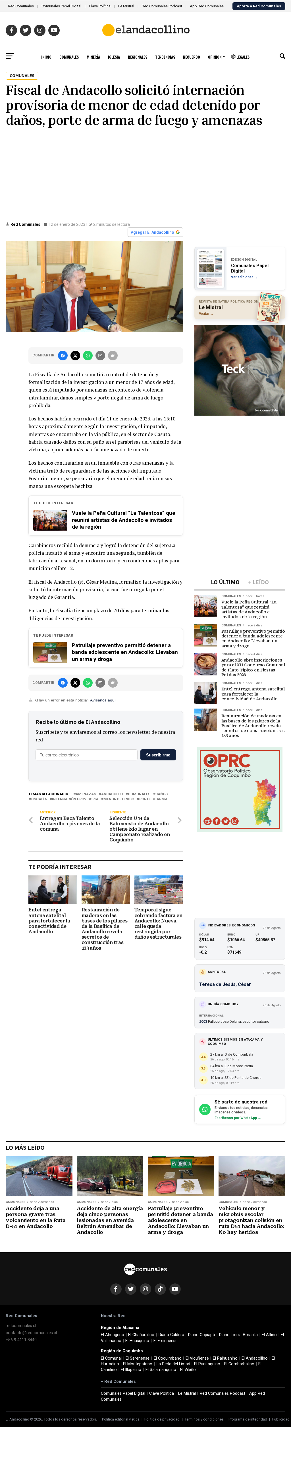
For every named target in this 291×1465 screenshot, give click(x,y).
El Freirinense (165, 1340)
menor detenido (118, 799)
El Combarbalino (239, 1364)
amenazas (86, 794)
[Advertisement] (145, 174)
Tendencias (165, 57)
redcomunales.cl (21, 1325)
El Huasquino (137, 1340)
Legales (243, 57)
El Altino (269, 1334)
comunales (139, 794)
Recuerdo (191, 57)
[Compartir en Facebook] (63, 355)
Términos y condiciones (204, 1419)
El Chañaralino (141, 1334)
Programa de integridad (247, 1419)
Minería (93, 57)
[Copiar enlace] (113, 355)
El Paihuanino (225, 1358)
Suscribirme (158, 754)
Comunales (69, 57)
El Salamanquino (161, 1369)
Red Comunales (21, 6)
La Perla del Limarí (173, 1364)
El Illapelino (131, 1369)
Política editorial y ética (121, 1419)
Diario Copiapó (201, 1334)
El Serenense (137, 1358)
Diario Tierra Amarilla (238, 1334)
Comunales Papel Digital (61, 6)
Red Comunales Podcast (162, 6)
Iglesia (114, 57)
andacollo (112, 794)
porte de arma (153, 799)
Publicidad (281, 1419)
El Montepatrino (137, 1364)
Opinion (215, 57)
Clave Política (100, 6)
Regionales (137, 57)
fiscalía (39, 799)
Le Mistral (126, 6)
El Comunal (111, 1358)
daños (161, 794)
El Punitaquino (207, 1364)
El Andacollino (255, 1358)
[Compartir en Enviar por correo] (100, 355)
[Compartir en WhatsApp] (88, 355)
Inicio (46, 57)
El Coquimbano (168, 1358)
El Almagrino (112, 1334)
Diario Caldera (171, 1334)
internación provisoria (75, 799)
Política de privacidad (162, 1419)
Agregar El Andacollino (152, 232)
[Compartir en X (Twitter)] (75, 355)
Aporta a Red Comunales (259, 6)
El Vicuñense (197, 1358)
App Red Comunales (207, 6)
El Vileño (188, 1369)
